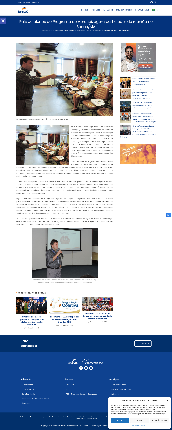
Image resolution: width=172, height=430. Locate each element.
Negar (139, 420)
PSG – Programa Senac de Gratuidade (81, 394)
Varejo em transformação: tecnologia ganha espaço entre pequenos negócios (142, 105)
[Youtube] (86, 368)
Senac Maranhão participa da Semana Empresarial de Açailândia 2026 (143, 81)
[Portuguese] (153, 10)
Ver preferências (159, 420)
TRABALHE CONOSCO (23, 2)
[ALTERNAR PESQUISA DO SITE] (156, 10)
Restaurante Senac (118, 385)
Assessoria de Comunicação (31, 119)
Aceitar (120, 420)
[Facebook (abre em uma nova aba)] (151, 2)
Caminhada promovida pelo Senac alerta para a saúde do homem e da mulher (97, 316)
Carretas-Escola (28, 394)
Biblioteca (115, 394)
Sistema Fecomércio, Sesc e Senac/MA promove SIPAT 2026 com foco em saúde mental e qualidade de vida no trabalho (138, 131)
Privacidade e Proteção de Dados (35, 398)
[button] (3, 21)
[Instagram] (81, 368)
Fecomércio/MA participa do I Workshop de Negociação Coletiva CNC (64, 319)
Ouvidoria (25, 403)
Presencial (70, 385)
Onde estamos (28, 389)
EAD (67, 389)
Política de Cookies (138, 426)
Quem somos (27, 385)
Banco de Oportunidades (121, 389)
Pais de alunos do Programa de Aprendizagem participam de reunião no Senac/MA (97, 30)
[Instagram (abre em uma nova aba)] (154, 2)
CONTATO (35, 2)
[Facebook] (91, 368)
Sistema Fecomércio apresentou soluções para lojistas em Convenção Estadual (31, 321)
